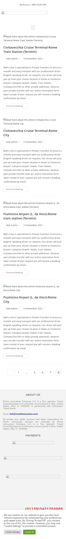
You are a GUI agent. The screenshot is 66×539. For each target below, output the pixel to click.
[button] (33, 27)
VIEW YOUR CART (39, 4)
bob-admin (12, 58)
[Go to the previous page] (11, 372)
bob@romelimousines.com (24, 414)
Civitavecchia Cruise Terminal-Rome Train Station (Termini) (30, 49)
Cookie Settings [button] (13, 532)
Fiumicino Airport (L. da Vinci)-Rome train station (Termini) (30, 216)
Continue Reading (17, 105)
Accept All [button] (29, 532)
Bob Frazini (12, 225)
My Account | (26, 4)
